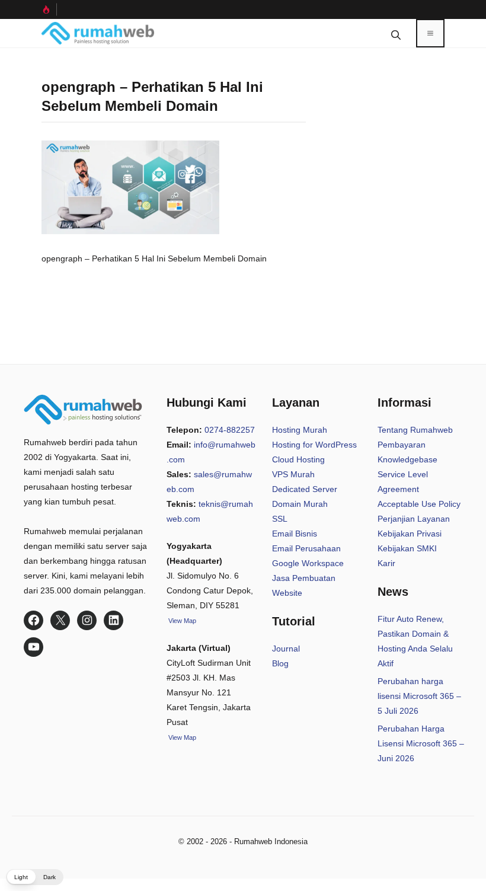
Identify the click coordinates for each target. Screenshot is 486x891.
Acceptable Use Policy (419, 504)
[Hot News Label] (49, 9)
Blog (280, 663)
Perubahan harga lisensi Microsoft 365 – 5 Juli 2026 (419, 696)
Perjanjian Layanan (414, 518)
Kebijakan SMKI (407, 548)
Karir (386, 563)
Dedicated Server (304, 489)
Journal (286, 648)
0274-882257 (229, 430)
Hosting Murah (299, 430)
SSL (279, 518)
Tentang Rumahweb (415, 430)
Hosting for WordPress (314, 444)
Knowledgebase (407, 459)
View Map (181, 737)
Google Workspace (308, 563)
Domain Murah (300, 504)
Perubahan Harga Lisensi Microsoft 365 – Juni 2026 (421, 743)
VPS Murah (293, 474)
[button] (396, 33)
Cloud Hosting (298, 459)
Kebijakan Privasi (410, 533)
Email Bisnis (294, 533)
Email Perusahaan (306, 548)
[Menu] (430, 33)
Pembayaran (402, 444)
